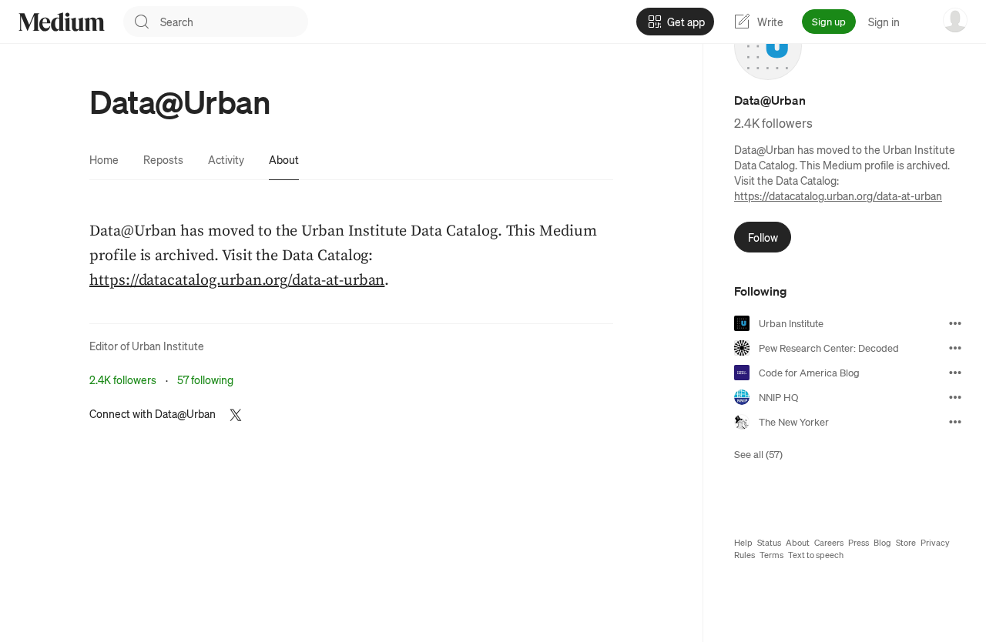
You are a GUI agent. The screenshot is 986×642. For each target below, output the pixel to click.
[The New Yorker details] (955, 422)
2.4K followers (122, 379)
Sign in (884, 21)
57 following (205, 379)
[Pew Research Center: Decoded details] (955, 348)
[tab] (104, 159)
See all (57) (758, 453)
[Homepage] (61, 22)
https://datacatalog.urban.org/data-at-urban (838, 195)
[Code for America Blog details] (955, 372)
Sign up (829, 21)
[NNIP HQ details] (955, 397)
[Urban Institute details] (955, 323)
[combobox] (234, 21)
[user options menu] (955, 20)
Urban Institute (168, 346)
